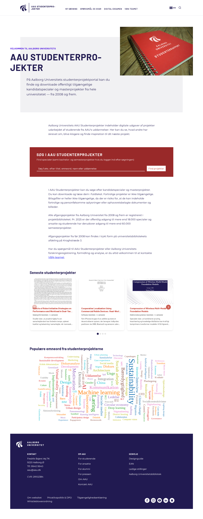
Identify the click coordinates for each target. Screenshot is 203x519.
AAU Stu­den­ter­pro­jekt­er (43, 7)
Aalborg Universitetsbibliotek (145, 474)
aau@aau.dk (34, 470)
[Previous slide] (34, 307)
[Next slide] (168, 307)
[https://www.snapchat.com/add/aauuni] (172, 500)
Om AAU (83, 479)
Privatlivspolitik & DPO (59, 497)
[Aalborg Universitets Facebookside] (147, 500)
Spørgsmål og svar (90, 9)
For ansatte (84, 463)
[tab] (98, 334)
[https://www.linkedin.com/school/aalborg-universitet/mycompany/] (165, 500)
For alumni (84, 469)
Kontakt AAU (85, 484)
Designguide (136, 458)
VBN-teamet (131, 9)
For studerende (86, 458)
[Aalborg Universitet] (23, 8)
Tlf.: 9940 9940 (35, 466)
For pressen (84, 474)
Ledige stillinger (138, 469)
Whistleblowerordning (39, 501)
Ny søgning (71, 9)
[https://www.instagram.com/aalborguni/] (153, 500)
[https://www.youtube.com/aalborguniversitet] (159, 500)
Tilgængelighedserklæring (92, 497)
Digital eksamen (113, 9)
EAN (131, 463)
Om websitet (34, 497)
